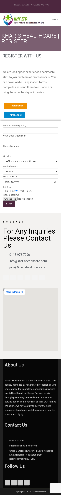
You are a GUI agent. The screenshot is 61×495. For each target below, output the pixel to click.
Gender (16, 175)
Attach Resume (11, 194)
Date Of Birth (16, 185)
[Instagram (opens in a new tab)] (34, 8)
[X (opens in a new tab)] (27, 8)
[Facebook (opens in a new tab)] (31, 8)
